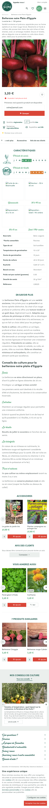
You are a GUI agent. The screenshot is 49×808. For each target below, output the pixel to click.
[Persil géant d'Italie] (14, 580)
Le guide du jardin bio (11, 526)
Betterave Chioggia (10, 649)
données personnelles (10, 790)
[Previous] (3, 140)
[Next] (45, 519)
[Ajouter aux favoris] (42, 94)
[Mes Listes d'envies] (32, 9)
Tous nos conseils (23, 679)
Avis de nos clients (37, 140)
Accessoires (22, 140)
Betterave (5, 14)
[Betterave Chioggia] (14, 635)
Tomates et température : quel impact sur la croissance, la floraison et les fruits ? (22, 708)
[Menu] (44, 9)
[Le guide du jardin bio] (14, 512)
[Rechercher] (26, 9)
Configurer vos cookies (36, 797)
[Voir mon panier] (39, 9)
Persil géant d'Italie (10, 595)
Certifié (33, 122)
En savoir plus (7, 140)
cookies (8, 780)
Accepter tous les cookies (35, 803)
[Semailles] (7, 6)
